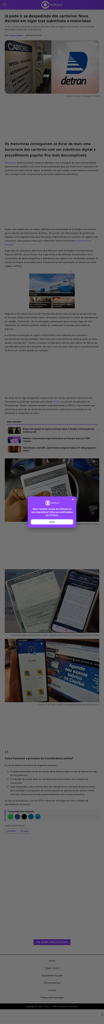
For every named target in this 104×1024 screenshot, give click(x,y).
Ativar (52, 522)
